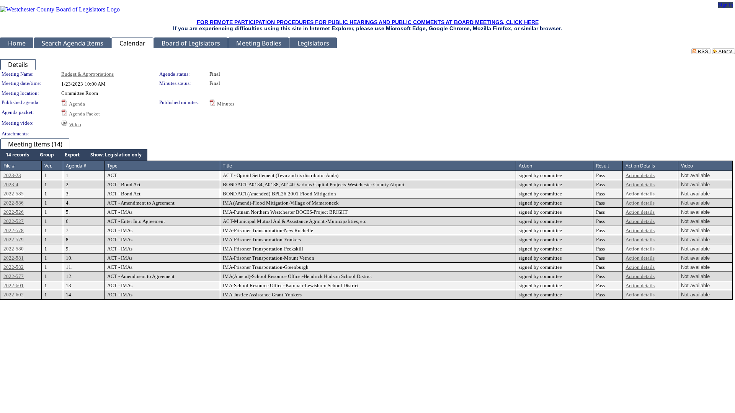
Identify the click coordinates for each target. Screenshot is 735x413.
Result (602, 166)
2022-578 (13, 230)
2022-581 (13, 258)
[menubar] (73, 155)
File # (9, 166)
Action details (640, 175)
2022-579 (13, 239)
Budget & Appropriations (87, 74)
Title (227, 166)
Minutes (225, 104)
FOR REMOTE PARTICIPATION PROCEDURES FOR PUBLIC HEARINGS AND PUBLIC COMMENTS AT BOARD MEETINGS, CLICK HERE (368, 22)
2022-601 (13, 285)
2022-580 (13, 249)
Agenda (77, 104)
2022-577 (13, 276)
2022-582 (13, 267)
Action (525, 166)
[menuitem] (17, 155)
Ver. (48, 166)
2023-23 (12, 175)
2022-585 (13, 194)
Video (75, 124)
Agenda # (76, 166)
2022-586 (13, 203)
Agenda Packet (84, 114)
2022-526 (13, 212)
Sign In (725, 5)
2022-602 (13, 295)
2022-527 (13, 221)
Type (112, 166)
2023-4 (10, 184)
